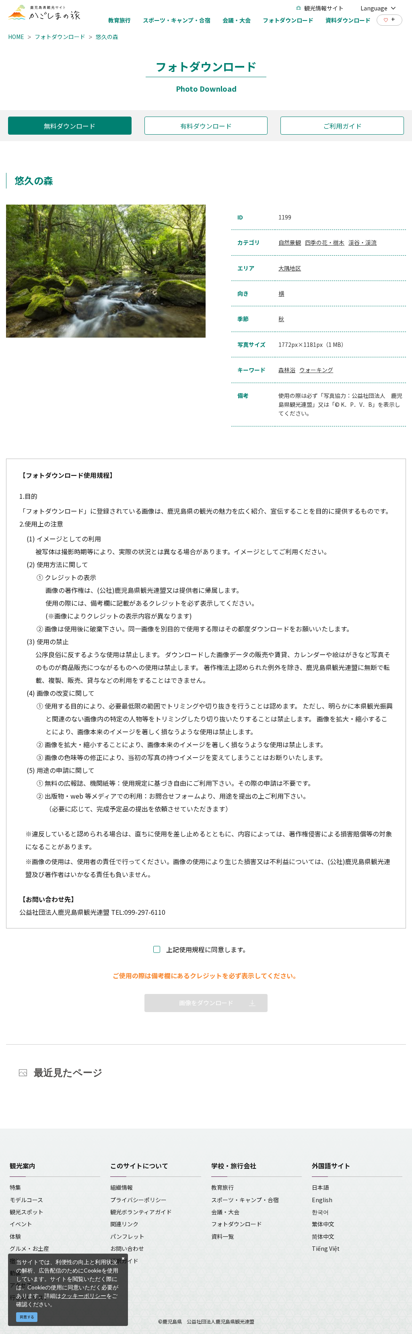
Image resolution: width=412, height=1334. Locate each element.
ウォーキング (316, 370)
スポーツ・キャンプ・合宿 (245, 1200)
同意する (27, 1317)
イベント (21, 1224)
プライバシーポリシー (138, 1200)
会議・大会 (225, 1212)
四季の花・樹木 (324, 242)
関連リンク (124, 1224)
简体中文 (323, 1236)
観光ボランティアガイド (141, 1212)
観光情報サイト (324, 8)
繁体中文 (323, 1224)
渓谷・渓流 (362, 242)
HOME (16, 37)
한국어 (320, 1212)
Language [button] (373, 8)
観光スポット (26, 1212)
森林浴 (286, 370)
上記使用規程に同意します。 (207, 949)
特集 (15, 1187)
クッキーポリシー (83, 1295)
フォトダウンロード (60, 37)
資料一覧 (222, 1236)
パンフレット (127, 1236)
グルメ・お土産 (29, 1248)
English (322, 1200)
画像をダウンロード (206, 1002)
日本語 (320, 1187)
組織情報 (121, 1187)
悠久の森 (107, 37)
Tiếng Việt (326, 1248)
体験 (15, 1236)
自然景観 (289, 242)
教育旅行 (222, 1187)
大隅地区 (289, 268)
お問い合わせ (127, 1248)
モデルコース (26, 1200)
